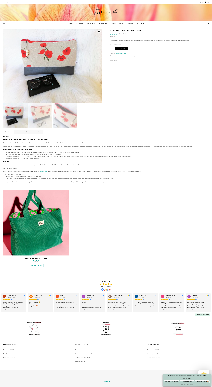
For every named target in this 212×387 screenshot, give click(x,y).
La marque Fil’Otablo (9, 350)
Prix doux (113, 23)
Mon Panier (140, 23)
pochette (137, 56)
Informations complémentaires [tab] (24, 132)
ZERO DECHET (44, 171)
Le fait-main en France (9, 354)
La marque (6, 2)
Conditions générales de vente (83, 354)
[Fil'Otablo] (106, 12)
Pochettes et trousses (121, 53)
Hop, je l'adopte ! (121, 48)
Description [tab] (8, 132)
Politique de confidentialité (82, 358)
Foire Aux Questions (23, 2)
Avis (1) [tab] (39, 132)
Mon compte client (152, 354)
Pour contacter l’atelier (153, 358)
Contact (130, 23)
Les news (122, 23)
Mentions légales (80, 361)
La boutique (80, 23)
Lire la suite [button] (6, 310)
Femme (118, 56)
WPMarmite (142, 376)
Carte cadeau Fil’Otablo (153, 350)
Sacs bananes (91, 23)
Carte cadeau (102, 23)
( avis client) (122, 34)
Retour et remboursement (82, 350)
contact (108, 182)
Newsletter (13, 2)
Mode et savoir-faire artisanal (127, 56)
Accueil (70, 23)
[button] (99, 31)
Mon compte (33, 2)
